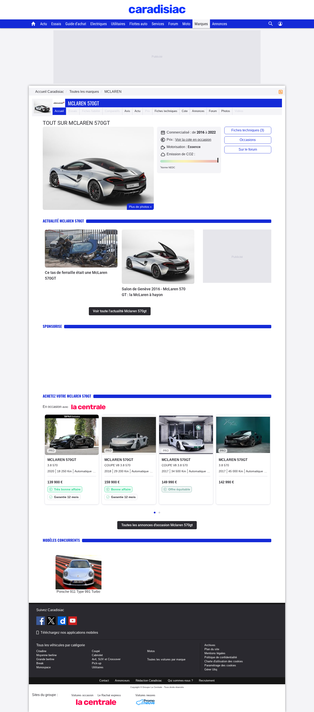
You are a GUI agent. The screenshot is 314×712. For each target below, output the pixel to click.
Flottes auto (138, 24)
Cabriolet (97, 655)
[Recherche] (271, 23)
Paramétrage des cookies (220, 665)
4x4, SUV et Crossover (106, 659)
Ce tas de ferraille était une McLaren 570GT (76, 275)
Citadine (41, 651)
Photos (225, 111)
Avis (127, 111)
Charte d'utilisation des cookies (223, 661)
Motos (151, 651)
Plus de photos (140, 206)
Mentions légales (214, 653)
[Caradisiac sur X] (52, 621)
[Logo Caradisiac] (157, 17)
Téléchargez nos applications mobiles (69, 632)
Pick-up (96, 663)
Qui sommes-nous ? (180, 680)
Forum (173, 24)
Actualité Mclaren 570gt (63, 221)
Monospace (43, 667)
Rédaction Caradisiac (149, 680)
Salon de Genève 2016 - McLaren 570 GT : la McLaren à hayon (153, 292)
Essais (56, 24)
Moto (186, 24)
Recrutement (207, 680)
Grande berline (45, 659)
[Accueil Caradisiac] (33, 23)
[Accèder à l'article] (81, 248)
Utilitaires (118, 24)
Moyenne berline (46, 655)
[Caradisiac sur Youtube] (72, 621)
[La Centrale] (96, 706)
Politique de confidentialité (220, 657)
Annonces (219, 24)
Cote (185, 111)
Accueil (59, 111)
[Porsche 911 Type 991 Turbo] (78, 572)
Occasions (248, 140)
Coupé (96, 651)
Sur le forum (248, 149)
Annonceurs (122, 680)
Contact (104, 680)
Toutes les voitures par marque (166, 659)
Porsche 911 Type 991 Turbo (78, 591)
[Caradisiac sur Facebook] (41, 621)
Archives (209, 645)
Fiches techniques (166, 111)
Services (158, 24)
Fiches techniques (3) (247, 130)
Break (40, 663)
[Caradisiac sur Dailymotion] (62, 621)
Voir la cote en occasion (193, 139)
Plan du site (211, 649)
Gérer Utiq (210, 669)
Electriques (98, 24)
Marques (201, 24)
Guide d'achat (75, 24)
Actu (43, 24)
